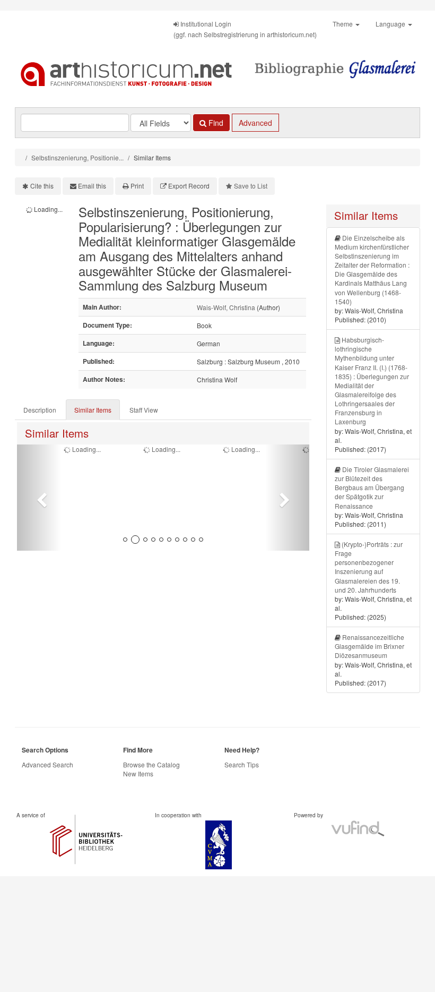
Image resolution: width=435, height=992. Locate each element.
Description (39, 409)
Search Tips (241, 764)
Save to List (250, 185)
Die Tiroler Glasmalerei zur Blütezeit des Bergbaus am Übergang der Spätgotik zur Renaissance (372, 487)
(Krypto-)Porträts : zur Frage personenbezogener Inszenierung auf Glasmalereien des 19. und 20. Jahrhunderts (369, 567)
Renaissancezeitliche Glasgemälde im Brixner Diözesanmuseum (369, 646)
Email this (92, 185)
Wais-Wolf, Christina (226, 307)
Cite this (42, 185)
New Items (138, 773)
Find (214, 122)
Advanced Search (47, 764)
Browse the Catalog (151, 764)
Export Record (189, 185)
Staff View (143, 409)
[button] (39, 497)
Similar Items (92, 409)
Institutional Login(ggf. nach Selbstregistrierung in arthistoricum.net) (245, 29)
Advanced (255, 122)
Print (137, 185)
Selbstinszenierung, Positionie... (77, 157)
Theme (343, 23)
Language (391, 23)
